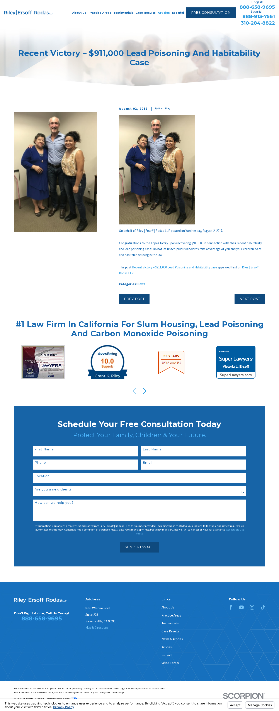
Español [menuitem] (178, 12)
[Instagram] (252, 607)
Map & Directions (97, 627)
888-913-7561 (258, 16)
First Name (44, 449)
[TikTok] (262, 607)
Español (167, 655)
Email (147, 463)
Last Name (152, 449)
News (141, 284)
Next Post (250, 299)
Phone (40, 463)
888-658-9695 (257, 7)
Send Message (139, 547)
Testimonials (170, 623)
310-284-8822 (258, 22)
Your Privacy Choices (58, 698)
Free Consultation (211, 12)
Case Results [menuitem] (146, 12)
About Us (168, 607)
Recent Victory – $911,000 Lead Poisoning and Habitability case (174, 267)
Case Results (170, 631)
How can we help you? (54, 503)
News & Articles (172, 639)
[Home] (28, 12)
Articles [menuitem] (164, 12)
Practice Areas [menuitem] (99, 12)
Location (42, 476)
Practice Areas (171, 615)
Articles (167, 647)
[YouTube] (241, 607)
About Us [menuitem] (79, 12)
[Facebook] (231, 607)
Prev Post (134, 299)
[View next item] (144, 391)
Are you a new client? (53, 489)
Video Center (170, 663)
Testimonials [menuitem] (123, 12)
